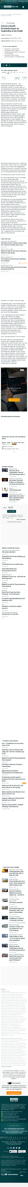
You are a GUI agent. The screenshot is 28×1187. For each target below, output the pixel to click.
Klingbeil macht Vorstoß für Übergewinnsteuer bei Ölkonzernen (12, 772)
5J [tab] (22, 72)
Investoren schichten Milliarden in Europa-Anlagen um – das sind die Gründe (16, 893)
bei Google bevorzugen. (12, 40)
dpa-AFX (9, 35)
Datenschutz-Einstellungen (13, 1143)
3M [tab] (14, 72)
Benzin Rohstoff (17, 14)
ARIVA (20, 1157)
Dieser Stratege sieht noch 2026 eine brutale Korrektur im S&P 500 (14, 268)
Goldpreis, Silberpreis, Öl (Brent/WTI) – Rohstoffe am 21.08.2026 (13, 799)
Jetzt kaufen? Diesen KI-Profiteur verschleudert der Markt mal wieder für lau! (16, 482)
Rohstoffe (9, 14)
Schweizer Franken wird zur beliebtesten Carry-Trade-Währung (16, 928)
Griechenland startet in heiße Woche (12, 564)
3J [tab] (20, 72)
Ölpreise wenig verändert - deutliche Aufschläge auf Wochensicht (12, 805)
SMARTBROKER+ (22, 1119)
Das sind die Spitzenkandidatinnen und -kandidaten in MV (13, 599)
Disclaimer (13, 1141)
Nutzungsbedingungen (14, 1144)
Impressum (5, 1141)
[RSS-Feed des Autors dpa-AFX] (7, 522)
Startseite (3, 14)
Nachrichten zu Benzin (6, 15)
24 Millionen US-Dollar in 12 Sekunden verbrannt (16, 919)
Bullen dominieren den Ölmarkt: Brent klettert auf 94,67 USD (13, 793)
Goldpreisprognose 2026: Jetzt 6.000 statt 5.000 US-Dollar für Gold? (16, 873)
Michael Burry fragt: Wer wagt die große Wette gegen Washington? (16, 958)
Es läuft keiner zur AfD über (10, 614)
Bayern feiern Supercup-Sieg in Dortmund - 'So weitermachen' (11, 593)
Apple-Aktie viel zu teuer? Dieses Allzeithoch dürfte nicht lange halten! (16, 498)
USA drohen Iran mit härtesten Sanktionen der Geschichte (13, 260)
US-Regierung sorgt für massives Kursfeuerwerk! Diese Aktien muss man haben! (13, 779)
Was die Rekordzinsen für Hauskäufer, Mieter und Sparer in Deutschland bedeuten (16, 910)
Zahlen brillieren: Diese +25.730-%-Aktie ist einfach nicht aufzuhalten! (17, 938)
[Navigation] (1, 7)
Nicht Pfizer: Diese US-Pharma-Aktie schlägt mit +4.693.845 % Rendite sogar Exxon (14, 244)
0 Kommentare (11, 23)
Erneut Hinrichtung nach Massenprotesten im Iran (9, 570)
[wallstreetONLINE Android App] (22, 1152)
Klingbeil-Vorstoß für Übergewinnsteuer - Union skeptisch (14, 585)
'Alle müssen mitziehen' (9, 552)
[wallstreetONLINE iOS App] (13, 1152)
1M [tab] (11, 72)
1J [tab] (17, 72)
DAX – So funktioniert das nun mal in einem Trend (12, 744)
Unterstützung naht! (15, 490)
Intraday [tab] (4, 72)
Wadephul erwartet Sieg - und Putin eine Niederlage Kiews (14, 577)
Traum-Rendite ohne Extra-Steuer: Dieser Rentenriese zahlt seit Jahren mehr (17, 883)
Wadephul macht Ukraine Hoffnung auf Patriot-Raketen (13, 557)
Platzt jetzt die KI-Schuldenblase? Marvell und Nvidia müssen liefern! (17, 472)
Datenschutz (21, 1141)
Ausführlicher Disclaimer (6, 1066)
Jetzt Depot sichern (14, 1125)
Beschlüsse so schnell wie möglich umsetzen (11, 607)
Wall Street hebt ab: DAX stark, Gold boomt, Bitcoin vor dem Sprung (14, 252)
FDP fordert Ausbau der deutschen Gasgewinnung (12, 765)
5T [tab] (8, 72)
